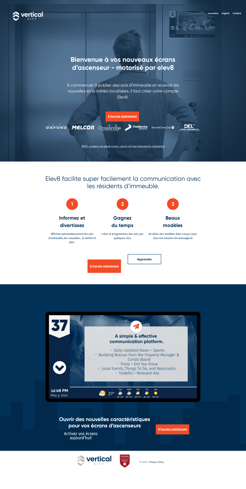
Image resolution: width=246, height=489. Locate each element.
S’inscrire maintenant (104, 266)
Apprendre (144, 259)
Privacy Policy (156, 462)
